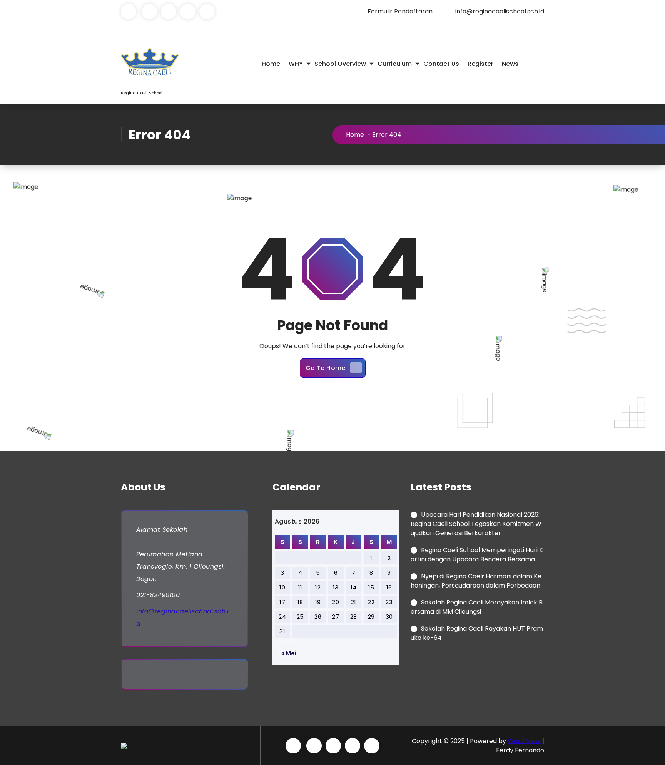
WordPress (524, 741)
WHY (296, 63)
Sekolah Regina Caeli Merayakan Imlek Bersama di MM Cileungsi (477, 607)
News (510, 63)
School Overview (340, 63)
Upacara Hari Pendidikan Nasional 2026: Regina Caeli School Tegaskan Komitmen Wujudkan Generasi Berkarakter (476, 523)
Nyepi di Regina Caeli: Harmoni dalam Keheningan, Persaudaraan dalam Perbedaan (476, 581)
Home (271, 63)
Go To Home (326, 367)
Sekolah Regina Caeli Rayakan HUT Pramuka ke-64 (477, 633)
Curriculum (395, 63)
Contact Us (441, 63)
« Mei (288, 653)
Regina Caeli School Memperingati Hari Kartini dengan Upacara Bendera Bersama (477, 555)
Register (480, 63)
